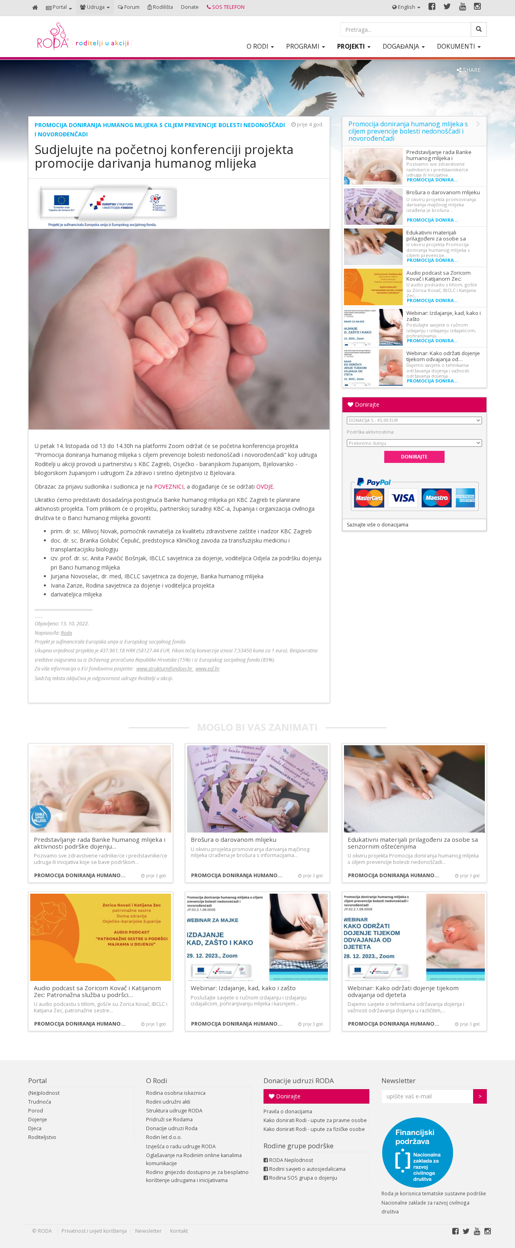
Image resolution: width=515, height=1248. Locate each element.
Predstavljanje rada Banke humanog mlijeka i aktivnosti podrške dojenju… (99, 842)
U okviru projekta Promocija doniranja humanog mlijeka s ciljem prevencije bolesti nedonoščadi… (413, 858)
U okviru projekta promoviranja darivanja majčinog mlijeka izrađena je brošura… (441, 204)
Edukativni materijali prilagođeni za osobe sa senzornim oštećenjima (413, 842)
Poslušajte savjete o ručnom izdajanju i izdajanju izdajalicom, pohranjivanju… (441, 330)
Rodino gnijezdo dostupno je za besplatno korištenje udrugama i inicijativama (197, 1176)
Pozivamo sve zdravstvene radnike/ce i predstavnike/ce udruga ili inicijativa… (437, 169)
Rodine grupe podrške (299, 1145)
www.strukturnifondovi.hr (165, 668)
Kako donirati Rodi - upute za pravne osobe (315, 1120)
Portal (37, 1080)
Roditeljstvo (42, 1137)
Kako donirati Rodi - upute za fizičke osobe (314, 1129)
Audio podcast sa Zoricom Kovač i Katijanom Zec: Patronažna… (438, 278)
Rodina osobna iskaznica (176, 1093)
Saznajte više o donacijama (377, 524)
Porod (35, 1110)
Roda (66, 632)
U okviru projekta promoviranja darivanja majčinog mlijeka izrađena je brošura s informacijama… (250, 852)
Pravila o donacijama (288, 1111)
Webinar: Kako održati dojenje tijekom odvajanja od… (443, 356)
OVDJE (264, 486)
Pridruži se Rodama (169, 1119)
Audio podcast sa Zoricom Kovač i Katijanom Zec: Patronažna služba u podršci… (97, 991)
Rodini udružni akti (168, 1101)
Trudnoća (39, 1101)
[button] (59, 8)
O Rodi (156, 1080)
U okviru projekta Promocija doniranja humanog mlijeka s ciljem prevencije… (438, 249)
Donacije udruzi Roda (172, 1128)
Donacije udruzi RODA (299, 1080)
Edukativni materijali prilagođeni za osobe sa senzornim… (436, 238)
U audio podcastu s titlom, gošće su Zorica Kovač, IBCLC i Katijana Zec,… (441, 290)
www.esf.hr (208, 668)
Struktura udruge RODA (174, 1110)
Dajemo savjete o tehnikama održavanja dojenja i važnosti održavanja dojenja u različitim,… (406, 1007)
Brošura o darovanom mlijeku (443, 192)
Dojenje (37, 1119)
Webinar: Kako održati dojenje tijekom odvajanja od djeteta (403, 991)
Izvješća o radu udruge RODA (181, 1146)
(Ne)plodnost (44, 1093)
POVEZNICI (168, 486)
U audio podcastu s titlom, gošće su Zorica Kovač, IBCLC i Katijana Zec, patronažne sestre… (100, 1007)
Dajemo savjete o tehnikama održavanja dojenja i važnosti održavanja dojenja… (437, 370)
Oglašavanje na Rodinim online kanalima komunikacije (194, 1159)
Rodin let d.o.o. (164, 1137)
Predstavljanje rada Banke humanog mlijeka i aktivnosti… (439, 158)
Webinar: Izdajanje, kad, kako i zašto (443, 316)
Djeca (34, 1128)
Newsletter (398, 1080)
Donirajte (366, 404)
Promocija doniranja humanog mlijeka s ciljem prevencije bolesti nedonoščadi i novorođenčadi (433, 180)
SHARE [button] (471, 70)
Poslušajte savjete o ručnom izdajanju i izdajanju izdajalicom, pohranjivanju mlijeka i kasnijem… (249, 1000)
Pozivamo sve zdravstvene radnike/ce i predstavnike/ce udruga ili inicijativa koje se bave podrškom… (100, 858)
